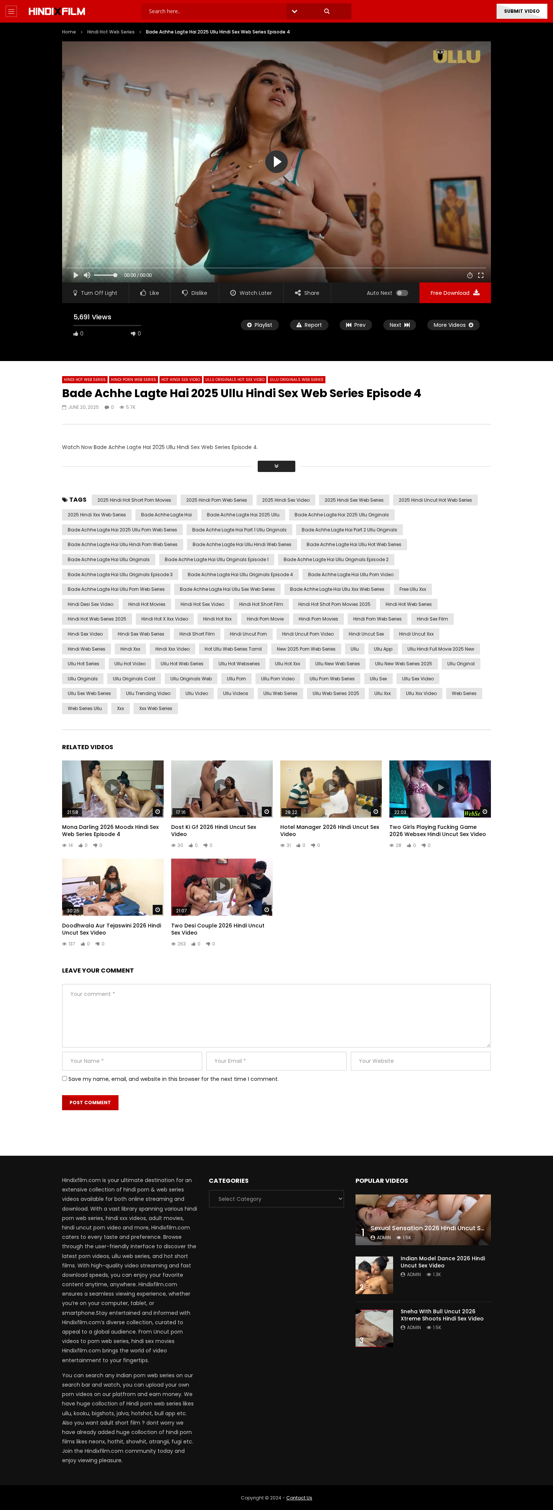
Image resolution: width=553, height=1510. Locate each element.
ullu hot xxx (287, 663)
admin (384, 1237)
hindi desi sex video (90, 604)
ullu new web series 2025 (403, 663)
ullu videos (235, 693)
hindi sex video (85, 634)
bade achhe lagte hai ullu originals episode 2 (336, 559)
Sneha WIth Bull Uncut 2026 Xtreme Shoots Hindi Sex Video (442, 1315)
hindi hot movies (147, 604)
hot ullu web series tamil (233, 649)
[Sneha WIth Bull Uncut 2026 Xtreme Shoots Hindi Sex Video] (374, 1328)
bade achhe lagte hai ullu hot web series (354, 544)
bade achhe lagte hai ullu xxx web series (337, 589)
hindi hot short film (261, 604)
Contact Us (299, 1498)
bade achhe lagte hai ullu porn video (350, 574)
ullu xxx (382, 693)
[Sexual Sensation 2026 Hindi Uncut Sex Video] (423, 1219)
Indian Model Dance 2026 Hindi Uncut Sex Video (443, 1262)
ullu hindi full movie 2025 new (440, 649)
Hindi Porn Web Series (133, 379)
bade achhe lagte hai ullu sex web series (227, 589)
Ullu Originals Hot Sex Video (234, 379)
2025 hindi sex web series (354, 500)
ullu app (383, 649)
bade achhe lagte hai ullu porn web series (116, 589)
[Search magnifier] (326, 11)
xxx (120, 708)
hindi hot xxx (217, 619)
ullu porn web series (332, 678)
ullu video (196, 693)
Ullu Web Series (280, 693)
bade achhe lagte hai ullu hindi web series (242, 544)
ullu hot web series (182, 663)
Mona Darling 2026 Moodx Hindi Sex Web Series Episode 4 (110, 830)
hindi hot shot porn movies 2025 (334, 604)
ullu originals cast (134, 678)
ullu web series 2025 (336, 693)
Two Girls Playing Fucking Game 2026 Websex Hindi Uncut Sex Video (437, 830)
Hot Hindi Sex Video (180, 379)
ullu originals (83, 678)
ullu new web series (337, 663)
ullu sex (378, 678)
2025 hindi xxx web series (97, 514)
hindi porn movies (318, 619)
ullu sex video (418, 678)
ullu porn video (278, 678)
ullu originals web (191, 678)
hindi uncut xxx (416, 634)
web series (464, 693)
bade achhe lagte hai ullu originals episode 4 (240, 574)
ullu (355, 649)
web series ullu (85, 708)
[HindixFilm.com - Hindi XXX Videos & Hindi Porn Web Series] (57, 11)
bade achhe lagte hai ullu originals (109, 559)
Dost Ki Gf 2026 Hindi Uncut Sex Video (213, 830)
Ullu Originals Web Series (297, 379)
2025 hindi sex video (286, 500)
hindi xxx (130, 649)
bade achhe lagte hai (166, 514)
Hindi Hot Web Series (111, 32)
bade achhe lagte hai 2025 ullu (243, 514)
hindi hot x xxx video (164, 619)
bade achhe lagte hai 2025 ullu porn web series (122, 530)
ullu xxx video (421, 693)
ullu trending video (148, 693)
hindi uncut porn (248, 634)
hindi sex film (432, 619)
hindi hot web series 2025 (97, 619)
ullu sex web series (89, 693)
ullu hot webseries (239, 663)
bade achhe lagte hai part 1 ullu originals (239, 530)
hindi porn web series (377, 619)
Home (69, 32)
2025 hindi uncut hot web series (435, 500)
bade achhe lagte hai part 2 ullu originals (349, 530)
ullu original (461, 663)
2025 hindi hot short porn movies (134, 500)
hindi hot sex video (202, 604)
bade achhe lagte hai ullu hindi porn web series (123, 544)
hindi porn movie (265, 619)
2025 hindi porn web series (216, 500)
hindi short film (197, 634)
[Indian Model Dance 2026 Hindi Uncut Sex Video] (374, 1275)
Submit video (522, 11)
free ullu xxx (413, 589)
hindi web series (86, 649)
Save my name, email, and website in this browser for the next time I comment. (173, 1079)
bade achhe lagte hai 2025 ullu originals (342, 514)
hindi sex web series (141, 634)
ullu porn (236, 678)
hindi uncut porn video (308, 634)
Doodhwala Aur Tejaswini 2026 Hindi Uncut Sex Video (111, 929)
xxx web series (155, 708)
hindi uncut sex (366, 634)
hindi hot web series (409, 604)
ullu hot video (130, 663)
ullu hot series (83, 663)
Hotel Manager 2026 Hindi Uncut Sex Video (329, 830)
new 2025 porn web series (306, 649)
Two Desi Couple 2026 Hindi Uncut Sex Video (217, 929)
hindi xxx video (172, 649)
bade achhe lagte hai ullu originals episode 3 (120, 574)
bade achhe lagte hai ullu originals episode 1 (217, 559)
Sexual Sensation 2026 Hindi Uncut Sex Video (439, 1228)
